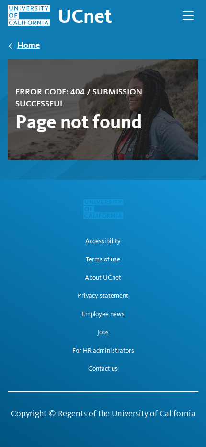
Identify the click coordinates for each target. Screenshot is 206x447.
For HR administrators (103, 350)
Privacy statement (103, 296)
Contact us (103, 368)
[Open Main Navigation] (188, 15)
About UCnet (103, 277)
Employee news (103, 314)
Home (28, 44)
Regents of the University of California (126, 413)
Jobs (103, 332)
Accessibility (103, 241)
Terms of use (103, 259)
